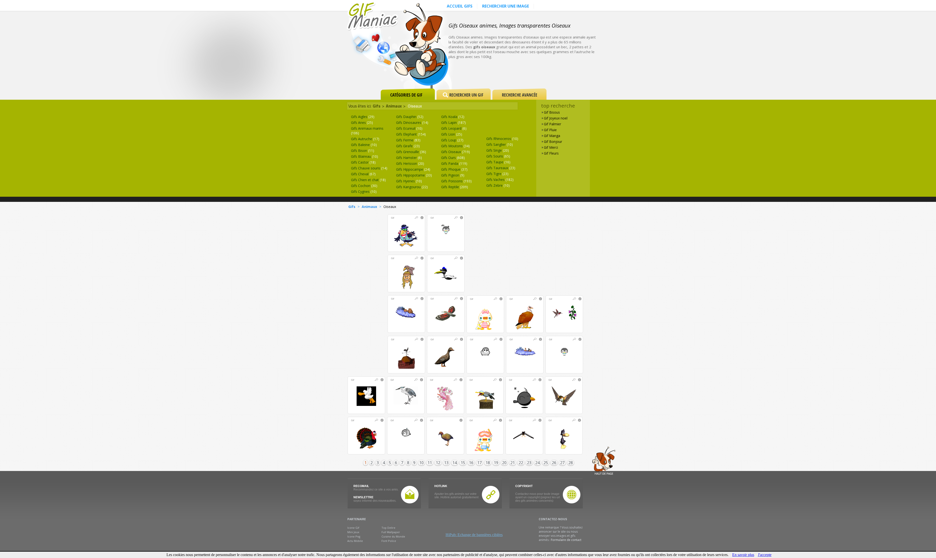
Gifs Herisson (410, 163)
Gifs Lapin (453, 122)
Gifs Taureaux (500, 168)
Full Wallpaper (390, 532)
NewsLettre (363, 497)
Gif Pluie (550, 129)
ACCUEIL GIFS (459, 6)
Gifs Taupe (498, 162)
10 (421, 462)
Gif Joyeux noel (555, 118)
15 (463, 462)
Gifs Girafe (408, 146)
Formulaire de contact (566, 540)
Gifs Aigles (362, 116)
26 (554, 462)
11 (430, 462)
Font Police (388, 541)
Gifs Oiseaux (455, 151)
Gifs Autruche (365, 139)
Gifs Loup (452, 140)
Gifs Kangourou (412, 187)
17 (479, 462)
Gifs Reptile (454, 187)
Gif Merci (551, 147)
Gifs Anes (362, 122)
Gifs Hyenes (409, 181)
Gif (392, 217)
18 (488, 462)
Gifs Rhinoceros (502, 138)
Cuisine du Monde (393, 536)
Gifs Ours (453, 157)
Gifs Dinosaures (412, 122)
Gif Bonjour (553, 141)
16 (471, 462)
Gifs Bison (362, 150)
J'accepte (764, 555)
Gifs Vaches (500, 179)
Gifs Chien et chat (368, 179)
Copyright (524, 486)
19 (496, 462)
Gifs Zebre (498, 185)
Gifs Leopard (454, 128)
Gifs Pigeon (452, 175)
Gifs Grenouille (411, 151)
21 (512, 462)
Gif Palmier (552, 124)
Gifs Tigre (497, 173)
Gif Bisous (552, 112)
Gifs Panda (454, 163)
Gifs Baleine (364, 144)
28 (570, 462)
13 (446, 462)
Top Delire (388, 527)
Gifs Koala (452, 116)
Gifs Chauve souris (369, 168)
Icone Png (353, 536)
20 (504, 462)
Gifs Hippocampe (413, 169)
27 (562, 462)
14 (454, 462)
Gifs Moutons (455, 146)
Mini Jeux (353, 532)
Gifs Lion (451, 134)
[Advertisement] (539, 71)
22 (521, 462)
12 (438, 462)
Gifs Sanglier (499, 144)
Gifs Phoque (454, 169)
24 (537, 462)
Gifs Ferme (408, 140)
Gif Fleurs (551, 153)
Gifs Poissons (456, 181)
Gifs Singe (497, 150)
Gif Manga (552, 135)
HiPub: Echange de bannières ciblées (474, 535)
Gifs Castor (363, 162)
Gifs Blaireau (364, 156)
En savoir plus (743, 555)
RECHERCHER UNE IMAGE (505, 6)
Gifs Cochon (364, 185)
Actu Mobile (355, 541)
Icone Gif (353, 527)
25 (546, 462)
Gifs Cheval (363, 174)
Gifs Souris (498, 156)
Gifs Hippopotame (414, 175)
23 (529, 462)
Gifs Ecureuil (409, 128)
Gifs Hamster (409, 157)
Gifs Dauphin (409, 116)
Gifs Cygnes (364, 191)
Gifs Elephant (411, 134)
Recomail (361, 486)
